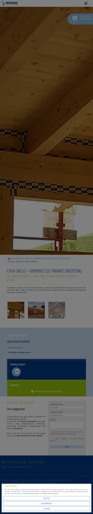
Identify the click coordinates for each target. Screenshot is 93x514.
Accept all (46, 498)
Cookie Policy (16, 491)
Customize (46, 508)
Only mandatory (46, 503)
